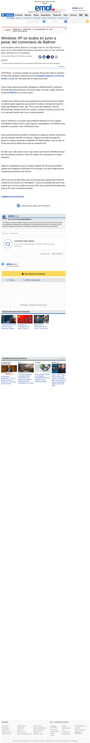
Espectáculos (46, 15)
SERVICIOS (20, 728)
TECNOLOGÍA (6, 734)
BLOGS (52, 733)
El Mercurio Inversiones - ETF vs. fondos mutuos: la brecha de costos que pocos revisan (8, 380)
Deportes (28, 15)
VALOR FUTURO (80, 730)
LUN (63, 730)
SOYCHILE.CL (66, 734)
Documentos (28, 18)
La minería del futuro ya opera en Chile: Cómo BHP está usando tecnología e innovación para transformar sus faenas (26, 378)
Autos (66, 15)
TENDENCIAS (21, 726)
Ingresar (75, 10)
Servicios (73, 15)
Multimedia (36, 18)
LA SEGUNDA (66, 732)
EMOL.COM (53, 729)
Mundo (36, 15)
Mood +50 (55, 362)
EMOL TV (20, 730)
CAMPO (64, 726)
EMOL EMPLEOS (38, 730)
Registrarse (82, 10)
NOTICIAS (5, 726)
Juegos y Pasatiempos (49, 18)
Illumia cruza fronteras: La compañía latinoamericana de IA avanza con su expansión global (43, 377)
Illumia (38, 362)
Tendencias (57, 15)
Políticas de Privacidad (31, 741)
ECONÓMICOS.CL (80, 726)
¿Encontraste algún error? (35, 206)
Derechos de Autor (18, 741)
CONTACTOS (37, 732)
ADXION (77, 728)
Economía (18, 15)
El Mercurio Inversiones (6, 363)
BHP (19, 362)
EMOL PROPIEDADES (39, 728)
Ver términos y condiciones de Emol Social (33, 305)
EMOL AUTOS (37, 726)
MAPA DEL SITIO (38, 734)
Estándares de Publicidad (70, 741)
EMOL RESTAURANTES (24, 734)
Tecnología (10, 18)
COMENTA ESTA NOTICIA (12, 197)
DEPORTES (5, 730)
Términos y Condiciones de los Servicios (50, 741)
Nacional (10, 15)
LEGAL (52, 735)
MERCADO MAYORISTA (78, 732)
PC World (11, 93)
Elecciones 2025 (63, 18)
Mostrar (44, 3)
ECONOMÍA (5, 728)
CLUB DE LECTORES (53, 726)
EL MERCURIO (54, 731)
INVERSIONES (66, 728)
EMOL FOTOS (21, 732)
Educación (18, 18)
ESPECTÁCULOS (7, 732)
